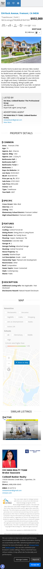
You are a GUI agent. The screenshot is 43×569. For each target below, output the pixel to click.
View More (7, 122)
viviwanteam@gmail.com (13, 120)
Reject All (36, 560)
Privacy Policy (34, 545)
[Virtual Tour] (18, 3)
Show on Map (22, 362)
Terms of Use (10, 547)
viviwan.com (7, 493)
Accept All (35, 565)
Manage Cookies (22, 560)
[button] (2, 566)
